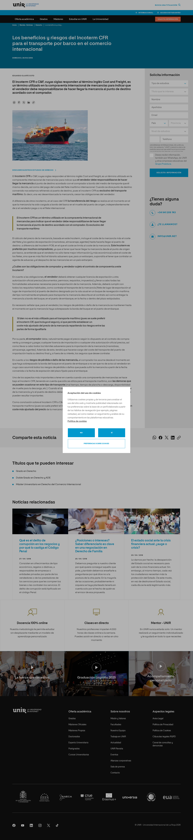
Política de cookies (77, 421)
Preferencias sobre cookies (96, 443)
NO (81, 433)
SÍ (111, 433)
